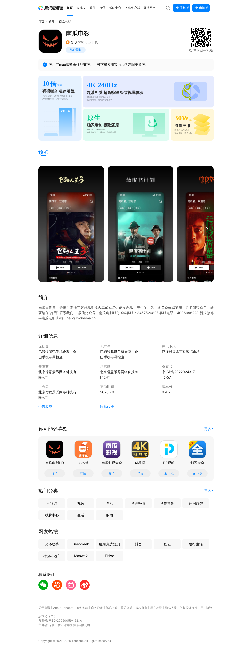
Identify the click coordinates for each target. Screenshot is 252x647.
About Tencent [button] (63, 608)
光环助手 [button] (52, 544)
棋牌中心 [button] (52, 515)
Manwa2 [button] (81, 556)
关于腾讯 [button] (44, 608)
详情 (55, 473)
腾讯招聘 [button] (112, 608)
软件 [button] (52, 21)
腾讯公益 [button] (126, 608)
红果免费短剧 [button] (109, 544)
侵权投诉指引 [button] (188, 608)
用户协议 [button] (206, 608)
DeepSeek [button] (80, 544)
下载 (171, 473)
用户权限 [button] (156, 608)
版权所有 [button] (141, 608)
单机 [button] (109, 503)
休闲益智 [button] (196, 503)
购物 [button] (109, 515)
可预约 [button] (52, 503)
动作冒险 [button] (167, 503)
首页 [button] (41, 21)
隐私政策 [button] (107, 407)
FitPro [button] (109, 556)
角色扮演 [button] (138, 503)
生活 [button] (80, 515)
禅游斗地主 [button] (52, 556)
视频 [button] (80, 503)
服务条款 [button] (82, 608)
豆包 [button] (167, 544)
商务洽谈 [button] (97, 608)
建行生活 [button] (196, 544)
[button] (50, 8)
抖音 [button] (138, 544)
